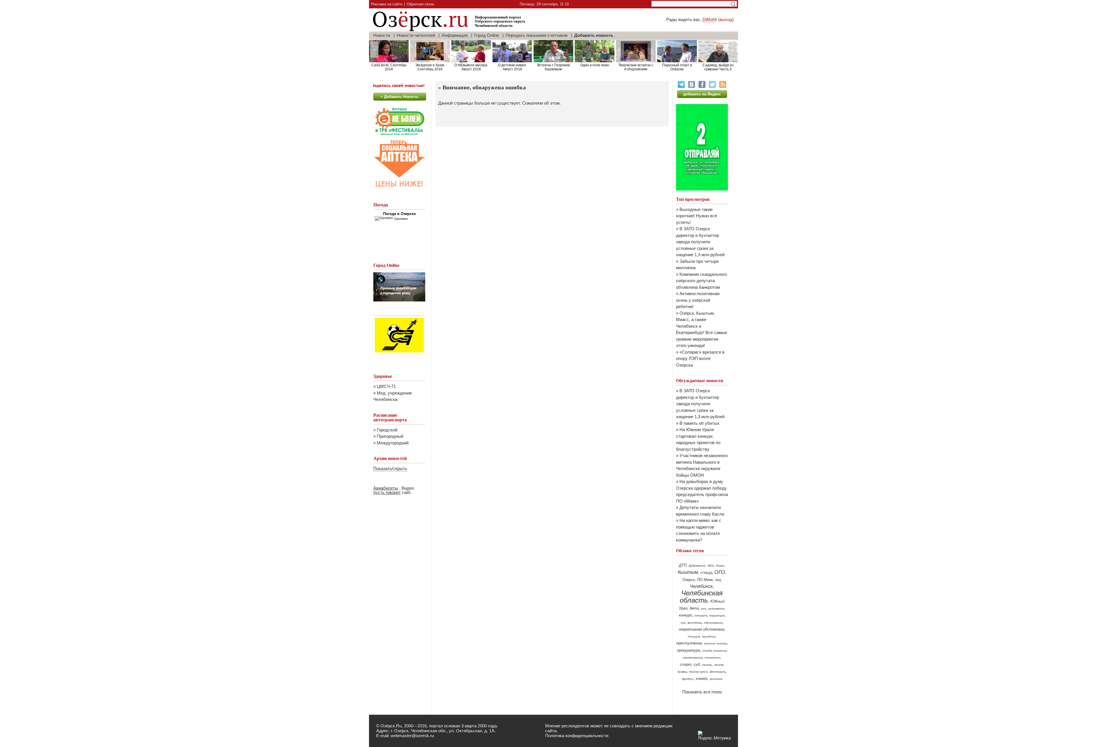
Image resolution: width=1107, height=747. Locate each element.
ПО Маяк (705, 580)
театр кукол (698, 671)
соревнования (692, 657)
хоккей (701, 678)
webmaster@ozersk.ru (412, 735)
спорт (685, 664)
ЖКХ (710, 565)
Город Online (486, 35)
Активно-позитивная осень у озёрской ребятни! (698, 300)
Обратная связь (420, 4)
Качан (720, 565)
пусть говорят (387, 492)
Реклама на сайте (386, 4)
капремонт (716, 608)
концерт (701, 615)
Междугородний (392, 442)
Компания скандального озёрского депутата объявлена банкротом (701, 281)
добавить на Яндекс (702, 94)
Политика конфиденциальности (576, 735)
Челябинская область (701, 596)
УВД (718, 580)
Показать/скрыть (390, 468)
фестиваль (718, 671)
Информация (455, 35)
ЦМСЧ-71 (386, 386)
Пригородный (390, 436)
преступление (689, 643)
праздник (708, 636)
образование (713, 622)
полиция (694, 636)
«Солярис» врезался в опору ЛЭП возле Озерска (700, 358)
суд (697, 664)
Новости (381, 35)
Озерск (688, 580)
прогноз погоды (715, 643)
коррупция (716, 615)
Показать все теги (702, 691)
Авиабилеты (385, 488)
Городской (387, 429)
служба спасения (714, 650)
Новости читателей (416, 35)
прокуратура (688, 650)
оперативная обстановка (701, 629)
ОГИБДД (706, 572)
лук (683, 622)
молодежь (695, 622)
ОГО (719, 572)
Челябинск (701, 586)
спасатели (712, 657)
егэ (703, 608)
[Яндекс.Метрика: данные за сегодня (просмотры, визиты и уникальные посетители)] (714, 735)
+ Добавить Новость (400, 97)
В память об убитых (699, 423)
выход (726, 19)
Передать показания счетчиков (537, 35)
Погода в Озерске (399, 214)
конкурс (685, 615)
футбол (687, 678)
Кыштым (688, 572)
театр (707, 664)
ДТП (682, 565)
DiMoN (709, 19)
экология (715, 678)
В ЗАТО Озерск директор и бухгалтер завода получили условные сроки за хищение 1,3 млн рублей (700, 241)
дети (694, 608)
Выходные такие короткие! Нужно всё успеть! (696, 216)
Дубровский (697, 565)
